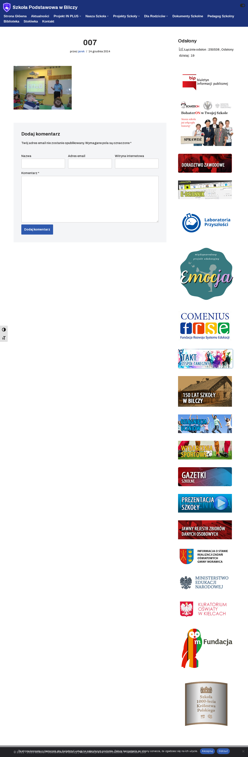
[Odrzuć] (243, 751)
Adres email (76, 156)
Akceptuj (207, 751)
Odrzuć (223, 751)
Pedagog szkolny (221, 16)
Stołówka (31, 21)
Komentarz (30, 173)
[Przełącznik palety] (242, 5)
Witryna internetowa (129, 156)
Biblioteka (11, 21)
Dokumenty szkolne (187, 16)
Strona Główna (15, 16)
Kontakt (48, 21)
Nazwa (26, 156)
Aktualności (40, 16)
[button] (80, 16)
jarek (81, 51)
